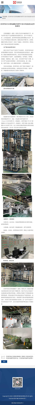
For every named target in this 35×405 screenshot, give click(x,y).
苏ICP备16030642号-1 (20, 398)
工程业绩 (4, 16)
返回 (4, 361)
